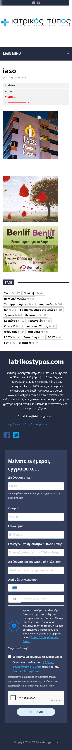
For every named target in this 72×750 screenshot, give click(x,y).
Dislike (12, 96)
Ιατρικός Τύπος (40, 326)
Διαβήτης (28, 342)
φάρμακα (14, 331)
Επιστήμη (33, 337)
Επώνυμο (15, 526)
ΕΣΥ (9, 342)
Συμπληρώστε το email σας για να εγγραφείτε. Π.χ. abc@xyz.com (34, 495)
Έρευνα (13, 315)
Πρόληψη (34, 293)
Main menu (12, 54)
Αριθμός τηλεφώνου (22, 579)
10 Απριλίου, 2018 (16, 77)
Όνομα (13, 508)
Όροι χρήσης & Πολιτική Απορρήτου (25, 424)
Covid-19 (13, 326)
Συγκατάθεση (17, 648)
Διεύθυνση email (19, 477)
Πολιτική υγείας (19, 298)
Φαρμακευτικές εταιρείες (40, 309)
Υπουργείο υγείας (20, 304)
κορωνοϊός (39, 320)
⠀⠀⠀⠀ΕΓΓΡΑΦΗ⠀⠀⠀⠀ (36, 712)
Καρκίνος (14, 320)
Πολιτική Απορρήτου (26, 671)
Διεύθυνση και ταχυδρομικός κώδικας (34, 561)
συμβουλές (50, 304)
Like (10, 91)
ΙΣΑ (10, 309)
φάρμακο (38, 331)
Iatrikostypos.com (36, 361)
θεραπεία (35, 315)
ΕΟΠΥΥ (12, 337)
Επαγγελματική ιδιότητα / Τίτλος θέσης (35, 544)
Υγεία (12, 293)
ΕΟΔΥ (54, 337)
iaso (9, 70)
